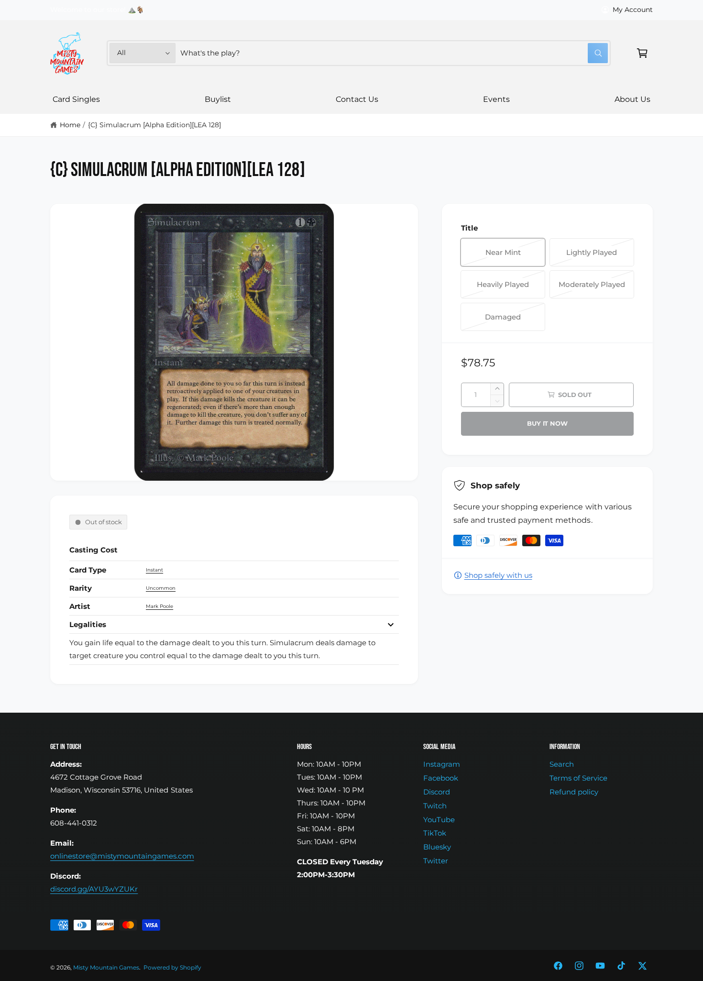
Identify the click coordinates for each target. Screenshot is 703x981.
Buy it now (547, 423)
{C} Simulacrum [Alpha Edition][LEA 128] (154, 125)
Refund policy (573, 791)
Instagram (441, 764)
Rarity (80, 588)
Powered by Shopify (172, 967)
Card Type (87, 569)
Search (561, 764)
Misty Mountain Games (106, 967)
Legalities (87, 624)
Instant (154, 570)
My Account (633, 9)
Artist (79, 606)
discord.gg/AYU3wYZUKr (94, 888)
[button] (642, 53)
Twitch (435, 805)
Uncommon (161, 588)
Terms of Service (578, 778)
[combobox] (394, 53)
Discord (436, 791)
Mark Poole (159, 606)
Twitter (435, 860)
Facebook (440, 778)
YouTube (439, 819)
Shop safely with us (498, 575)
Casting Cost (93, 549)
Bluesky (437, 846)
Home (70, 125)
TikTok (434, 833)
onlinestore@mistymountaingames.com (122, 855)
